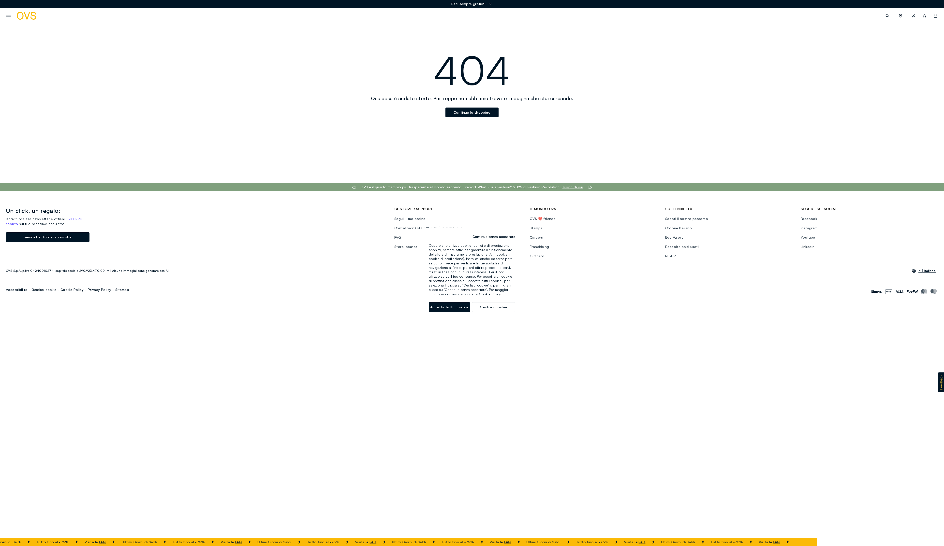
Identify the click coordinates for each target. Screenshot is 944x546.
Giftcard (537, 256)
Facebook (809, 219)
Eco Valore (674, 237)
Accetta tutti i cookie (449, 307)
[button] (900, 15)
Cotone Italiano (678, 228)
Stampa (536, 228)
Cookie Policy (72, 289)
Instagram (809, 228)
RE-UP (670, 256)
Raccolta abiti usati (682, 247)
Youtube (808, 237)
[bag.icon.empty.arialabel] (935, 15)
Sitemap (122, 289)
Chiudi (804, 542)
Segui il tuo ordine (410, 219)
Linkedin (807, 247)
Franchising (539, 247)
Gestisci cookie (43, 289)
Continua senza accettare (493, 236)
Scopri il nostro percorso (686, 219)
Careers (536, 237)
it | (927, 271)
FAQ (93, 542)
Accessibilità (16, 289)
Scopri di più (572, 187)
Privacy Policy (99, 289)
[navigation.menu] (8, 16)
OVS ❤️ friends (542, 219)
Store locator (405, 247)
